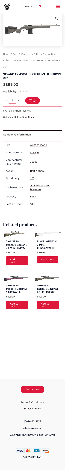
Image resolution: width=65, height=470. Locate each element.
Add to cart (32, 101)
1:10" (32, 203)
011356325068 (38, 145)
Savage (34, 152)
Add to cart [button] (14, 260)
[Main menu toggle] (58, 6)
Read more (47, 259)
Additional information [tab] (17, 134)
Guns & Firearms (21, 54)
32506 (34, 161)
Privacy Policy (32, 408)
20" (32, 178)
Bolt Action (37, 170)
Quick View (17, 234)
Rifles (37, 54)
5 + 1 (33, 196)
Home (6, 54)
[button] (56, 18)
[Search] (40, 6)
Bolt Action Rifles (24, 117)
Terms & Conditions (32, 402)
